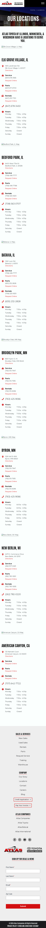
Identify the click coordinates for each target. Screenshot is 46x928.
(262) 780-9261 (10, 576)
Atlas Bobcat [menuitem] (23, 827)
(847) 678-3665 (10, 78)
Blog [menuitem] (23, 794)
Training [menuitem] (23, 760)
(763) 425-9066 (13, 399)
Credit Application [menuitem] (22, 799)
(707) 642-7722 (13, 683)
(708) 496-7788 (11, 186)
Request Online (11, 81)
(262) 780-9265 (10, 586)
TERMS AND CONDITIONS (25, 926)
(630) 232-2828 (10, 283)
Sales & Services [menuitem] (23, 733)
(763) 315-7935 (10, 381)
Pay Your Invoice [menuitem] (24, 805)
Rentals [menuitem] (23, 747)
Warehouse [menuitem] (23, 765)
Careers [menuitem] (23, 790)
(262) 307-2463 (10, 566)
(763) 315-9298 (10, 391)
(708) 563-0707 (13, 203)
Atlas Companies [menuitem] (23, 814)
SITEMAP (35, 926)
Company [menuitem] (23, 772)
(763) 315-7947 (10, 371)
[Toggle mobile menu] (42, 3)
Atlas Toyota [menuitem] (23, 823)
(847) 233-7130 (10, 98)
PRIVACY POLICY (12, 926)
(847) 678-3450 (13, 106)
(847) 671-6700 (10, 88)
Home (32, 10)
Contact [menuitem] (23, 786)
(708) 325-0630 (10, 196)
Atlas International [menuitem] (23, 832)
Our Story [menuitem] (23, 777)
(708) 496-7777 (11, 175)
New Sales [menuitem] (23, 738)
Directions (9, 70)
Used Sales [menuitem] (23, 743)
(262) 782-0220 (13, 594)
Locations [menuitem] (23, 781)
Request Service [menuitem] (23, 756)
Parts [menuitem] (23, 751)
